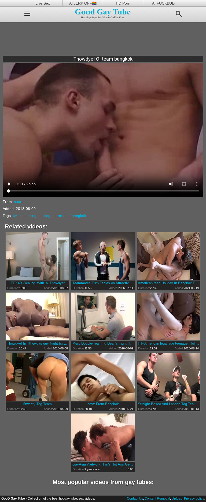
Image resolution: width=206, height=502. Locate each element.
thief (67, 215)
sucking (44, 215)
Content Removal (157, 498)
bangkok (79, 215)
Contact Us (135, 498)
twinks (18, 215)
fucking (30, 215)
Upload (177, 498)
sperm (57, 215)
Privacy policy (194, 498)
